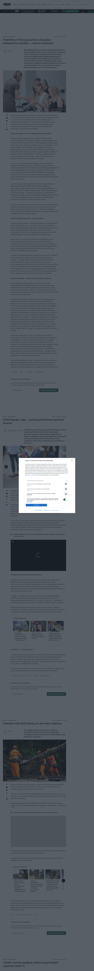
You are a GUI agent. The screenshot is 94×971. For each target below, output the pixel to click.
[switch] (65, 484)
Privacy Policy (55, 510)
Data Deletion (39, 510)
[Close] (72, 460)
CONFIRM (36, 505)
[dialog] (47, 485)
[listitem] (47, 480)
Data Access (47, 510)
